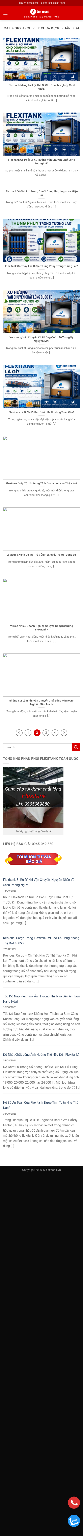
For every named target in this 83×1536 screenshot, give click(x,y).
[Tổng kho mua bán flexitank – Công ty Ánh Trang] (41, 13)
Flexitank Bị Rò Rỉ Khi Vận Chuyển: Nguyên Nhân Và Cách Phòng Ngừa (38, 882)
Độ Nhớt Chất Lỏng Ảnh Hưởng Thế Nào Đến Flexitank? (41, 1055)
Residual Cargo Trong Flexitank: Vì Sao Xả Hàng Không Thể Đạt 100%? (41, 940)
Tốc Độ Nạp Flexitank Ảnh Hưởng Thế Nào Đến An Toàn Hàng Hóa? (41, 998)
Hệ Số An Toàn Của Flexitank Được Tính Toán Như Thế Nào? (40, 1105)
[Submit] (76, 747)
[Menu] (5, 13)
